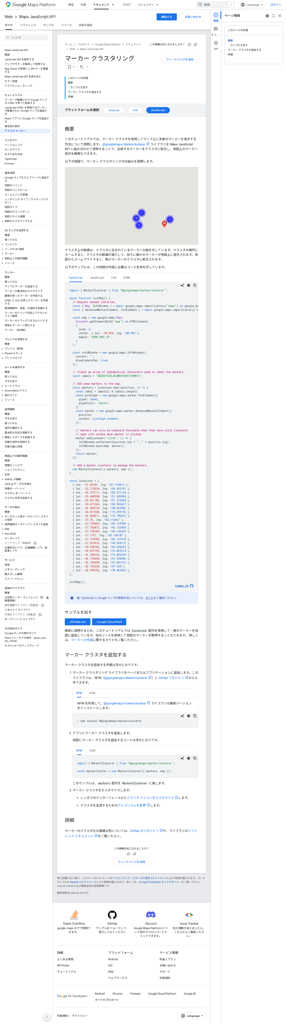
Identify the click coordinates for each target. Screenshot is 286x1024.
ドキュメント (101, 4)
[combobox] (215, 4)
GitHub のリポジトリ (144, 831)
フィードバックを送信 (179, 59)
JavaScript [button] (97, 277)
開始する (166, 17)
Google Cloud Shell (109, 622)
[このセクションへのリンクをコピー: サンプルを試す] (97, 612)
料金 (83, 4)
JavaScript (158, 110)
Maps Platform (41, 4)
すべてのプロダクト (107, 999)
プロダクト (83, 44)
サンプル (48, 25)
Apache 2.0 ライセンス (83, 882)
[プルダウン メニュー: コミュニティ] (158, 4)
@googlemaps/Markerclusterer (124, 144)
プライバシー (80, 1015)
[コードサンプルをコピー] (195, 285)
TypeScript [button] (75, 277)
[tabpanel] (131, 442)
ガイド (9, 25)
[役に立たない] (195, 44)
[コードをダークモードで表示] (189, 285)
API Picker (63, 965)
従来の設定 (85, 25)
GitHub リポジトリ (171, 678)
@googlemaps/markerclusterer (125, 703)
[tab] (75, 277)
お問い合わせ (193, 17)
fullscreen (273, 15)
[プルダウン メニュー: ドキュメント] (114, 4)
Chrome (117, 993)
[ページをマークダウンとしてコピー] (81, 67)
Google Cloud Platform (162, 993)
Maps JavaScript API (37, 16)
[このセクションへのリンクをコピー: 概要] (78, 129)
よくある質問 (65, 959)
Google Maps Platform (108, 44)
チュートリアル (66, 971)
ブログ (126, 4)
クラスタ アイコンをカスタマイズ (150, 798)
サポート (165, 971)
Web (9, 16)
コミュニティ (146, 4)
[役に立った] (189, 44)
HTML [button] (127, 277)
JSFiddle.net (77, 622)
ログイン (275, 4)
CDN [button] (92, 693)
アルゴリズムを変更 (132, 805)
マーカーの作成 (82, 640)
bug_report (267, 15)
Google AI (190, 993)
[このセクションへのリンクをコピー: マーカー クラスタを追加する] (130, 655)
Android (114, 110)
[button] (25, 221)
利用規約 (165, 977)
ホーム (68, 44)
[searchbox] (26, 37)
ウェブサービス (117, 977)
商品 (71, 4)
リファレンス (28, 25)
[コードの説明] (182, 285)
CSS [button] (113, 277)
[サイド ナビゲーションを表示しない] (47, 1017)
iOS (135, 110)
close (279, 15)
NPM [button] (79, 693)
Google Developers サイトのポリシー (160, 882)
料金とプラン (168, 959)
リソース (66, 25)
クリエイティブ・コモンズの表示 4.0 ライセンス (139, 878)
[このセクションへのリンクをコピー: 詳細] (78, 820)
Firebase (135, 993)
